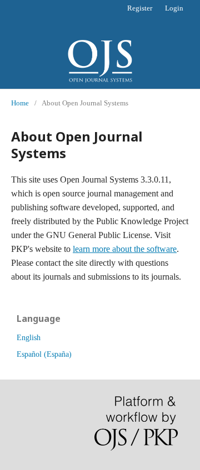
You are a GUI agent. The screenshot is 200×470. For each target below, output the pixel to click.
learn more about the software (125, 249)
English (29, 337)
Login (174, 8)
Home (20, 103)
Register (139, 8)
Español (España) (44, 354)
